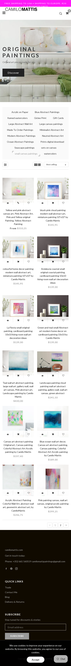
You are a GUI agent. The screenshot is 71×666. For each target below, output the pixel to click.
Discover (13, 72)
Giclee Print (40, 118)
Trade (8, 587)
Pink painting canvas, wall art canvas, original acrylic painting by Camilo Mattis (53, 504)
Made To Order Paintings (20, 129)
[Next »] (66, 525)
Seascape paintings (25, 147)
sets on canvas (48, 147)
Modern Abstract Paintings (21, 135)
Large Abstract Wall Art (20, 124)
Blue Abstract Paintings (47, 112)
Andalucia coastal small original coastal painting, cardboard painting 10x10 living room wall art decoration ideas (52, 275)
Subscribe (17, 636)
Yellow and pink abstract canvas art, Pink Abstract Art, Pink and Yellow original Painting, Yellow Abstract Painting (18, 217)
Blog (7, 597)
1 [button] (33, 98)
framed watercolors (17, 118)
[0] (66, 13)
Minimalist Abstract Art (52, 129)
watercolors (50, 153)
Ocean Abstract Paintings (20, 141)
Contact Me (11, 592)
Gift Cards (58, 118)
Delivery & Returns (14, 601)
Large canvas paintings (51, 124)
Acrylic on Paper (20, 112)
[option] (35, 61)
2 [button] (38, 98)
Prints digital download (52, 141)
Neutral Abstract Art (53, 135)
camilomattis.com (14, 549)
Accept (35, 659)
